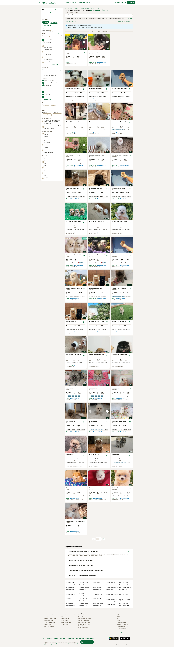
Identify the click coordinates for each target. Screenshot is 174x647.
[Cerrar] (131, 26)
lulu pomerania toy (124, 605)
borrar (59, 33)
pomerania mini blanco (125, 584)
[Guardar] (84, 52)
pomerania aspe (69, 603)
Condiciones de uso (122, 622)
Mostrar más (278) (56, 64)
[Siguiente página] (103, 539)
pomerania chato (110, 592)
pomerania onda (70, 587)
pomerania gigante (110, 604)
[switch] (51, 31)
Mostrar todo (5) (48, 99)
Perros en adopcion (83, 627)
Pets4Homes (49, 638)
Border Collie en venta (49, 622)
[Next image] (84, 42)
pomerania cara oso (124, 592)
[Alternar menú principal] (39, 2)
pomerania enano (97, 598)
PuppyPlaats (62, 638)
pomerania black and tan (112, 587)
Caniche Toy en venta (49, 626)
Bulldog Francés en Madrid (84, 616)
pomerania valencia (70, 584)
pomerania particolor (84, 587)
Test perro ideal (121, 630)
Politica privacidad (121, 616)
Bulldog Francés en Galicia (84, 622)
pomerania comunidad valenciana (71, 597)
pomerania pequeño (124, 594)
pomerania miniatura (98, 603)
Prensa (118, 620)
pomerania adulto (97, 592)
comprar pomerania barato (97, 595)
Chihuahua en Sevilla (83, 620)
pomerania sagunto (70, 592)
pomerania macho (83, 584)
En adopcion (54, 22)
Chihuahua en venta (48, 614)
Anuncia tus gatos (121, 628)
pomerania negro (110, 584)
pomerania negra (83, 598)
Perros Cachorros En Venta (50, 613)
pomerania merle (97, 589)
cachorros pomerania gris (124, 600)
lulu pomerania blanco (125, 587)
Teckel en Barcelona (83, 614)
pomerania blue (83, 596)
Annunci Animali (80, 638)
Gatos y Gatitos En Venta (67, 613)
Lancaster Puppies (89, 638)
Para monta (46, 25)
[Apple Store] (125, 638)
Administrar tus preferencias (49, 644)
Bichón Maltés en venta (49, 616)
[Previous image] (67, 42)
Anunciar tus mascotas (122, 624)
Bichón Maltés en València (84, 618)
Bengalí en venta (65, 620)
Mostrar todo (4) (48, 88)
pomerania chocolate (111, 601)
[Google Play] (114, 638)
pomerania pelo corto (111, 599)
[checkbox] (43, 40)
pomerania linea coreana (112, 594)
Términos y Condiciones (61, 643)
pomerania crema (97, 600)
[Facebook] (118, 632)
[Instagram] (121, 632)
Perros (44, 16)
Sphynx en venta (65, 618)
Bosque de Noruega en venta (68, 614)
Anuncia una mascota (84, 2)
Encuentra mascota (71, 2)
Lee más (130, 18)
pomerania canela (83, 603)
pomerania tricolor (97, 582)
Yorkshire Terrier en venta (50, 618)
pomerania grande (97, 605)
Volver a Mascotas (47, 12)
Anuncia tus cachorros (122, 626)
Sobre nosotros (121, 614)
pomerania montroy (70, 582)
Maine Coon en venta (66, 622)
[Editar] (60, 70)
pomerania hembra (83, 582)
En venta (46, 22)
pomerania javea (70, 589)
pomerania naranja (123, 603)
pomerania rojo (109, 589)
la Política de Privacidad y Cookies (73, 643)
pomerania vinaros (70, 594)
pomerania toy (82, 589)
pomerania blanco (110, 582)
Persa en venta (64, 624)
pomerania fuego (97, 587)
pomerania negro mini (84, 600)
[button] (76, 42)
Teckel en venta (47, 624)
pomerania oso (123, 589)
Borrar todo (58, 9)
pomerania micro (123, 582)
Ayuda (118, 618)
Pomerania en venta (48, 620)
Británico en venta (65, 616)
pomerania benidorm (71, 600)
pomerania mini (96, 584)
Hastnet (56, 638)
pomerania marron (83, 605)
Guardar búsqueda (72, 21)
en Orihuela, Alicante (99, 10)
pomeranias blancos (124, 597)
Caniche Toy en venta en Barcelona (84, 625)
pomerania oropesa (70, 605)
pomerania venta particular (83, 592)
